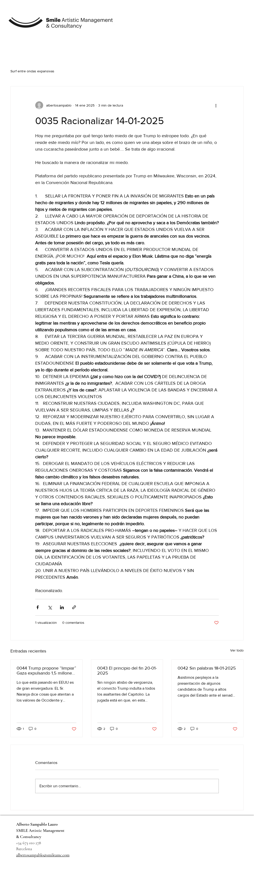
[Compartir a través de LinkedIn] (62, 607)
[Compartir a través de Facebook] (37, 607)
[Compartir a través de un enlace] (74, 607)
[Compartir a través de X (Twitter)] (49, 607)
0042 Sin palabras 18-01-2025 (207, 668)
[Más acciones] (216, 105)
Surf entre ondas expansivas (32, 71)
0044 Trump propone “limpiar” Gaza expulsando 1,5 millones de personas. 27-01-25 (46, 671)
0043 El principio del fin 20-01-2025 (127, 671)
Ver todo (237, 650)
